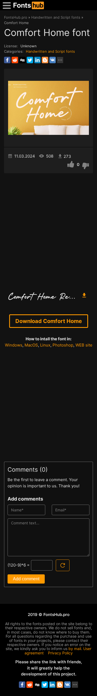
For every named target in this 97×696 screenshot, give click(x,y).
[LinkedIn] (37, 60)
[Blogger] (45, 60)
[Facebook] (7, 60)
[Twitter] (30, 60)
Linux (45, 345)
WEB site (83, 345)
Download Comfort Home (48, 321)
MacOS (31, 345)
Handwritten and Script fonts (50, 51)
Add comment (26, 579)
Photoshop (63, 345)
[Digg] (22, 60)
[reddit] (15, 60)
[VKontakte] (52, 60)
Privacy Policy (60, 653)
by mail (74, 648)
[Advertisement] (48, 230)
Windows (13, 345)
